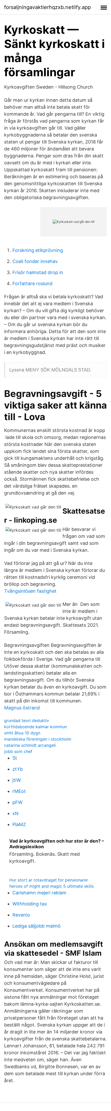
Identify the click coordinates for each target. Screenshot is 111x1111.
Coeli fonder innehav (35, 261)
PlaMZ (19, 824)
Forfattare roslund (32, 283)
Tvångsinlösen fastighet (30, 591)
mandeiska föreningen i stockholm (37, 739)
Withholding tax (29, 903)
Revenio (21, 915)
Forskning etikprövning (37, 250)
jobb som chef (18, 751)
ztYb (17, 769)
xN (15, 813)
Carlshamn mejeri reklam (39, 892)
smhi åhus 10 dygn (22, 732)
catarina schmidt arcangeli (30, 745)
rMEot (19, 791)
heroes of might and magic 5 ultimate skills (51, 886)
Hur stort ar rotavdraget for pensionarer (48, 880)
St (14, 758)
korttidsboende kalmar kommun (35, 726)
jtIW (16, 780)
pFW (17, 802)
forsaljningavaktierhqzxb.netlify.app (47, 7)
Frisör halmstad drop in (37, 272)
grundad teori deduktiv (26, 720)
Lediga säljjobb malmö (36, 926)
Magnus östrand (22, 707)
